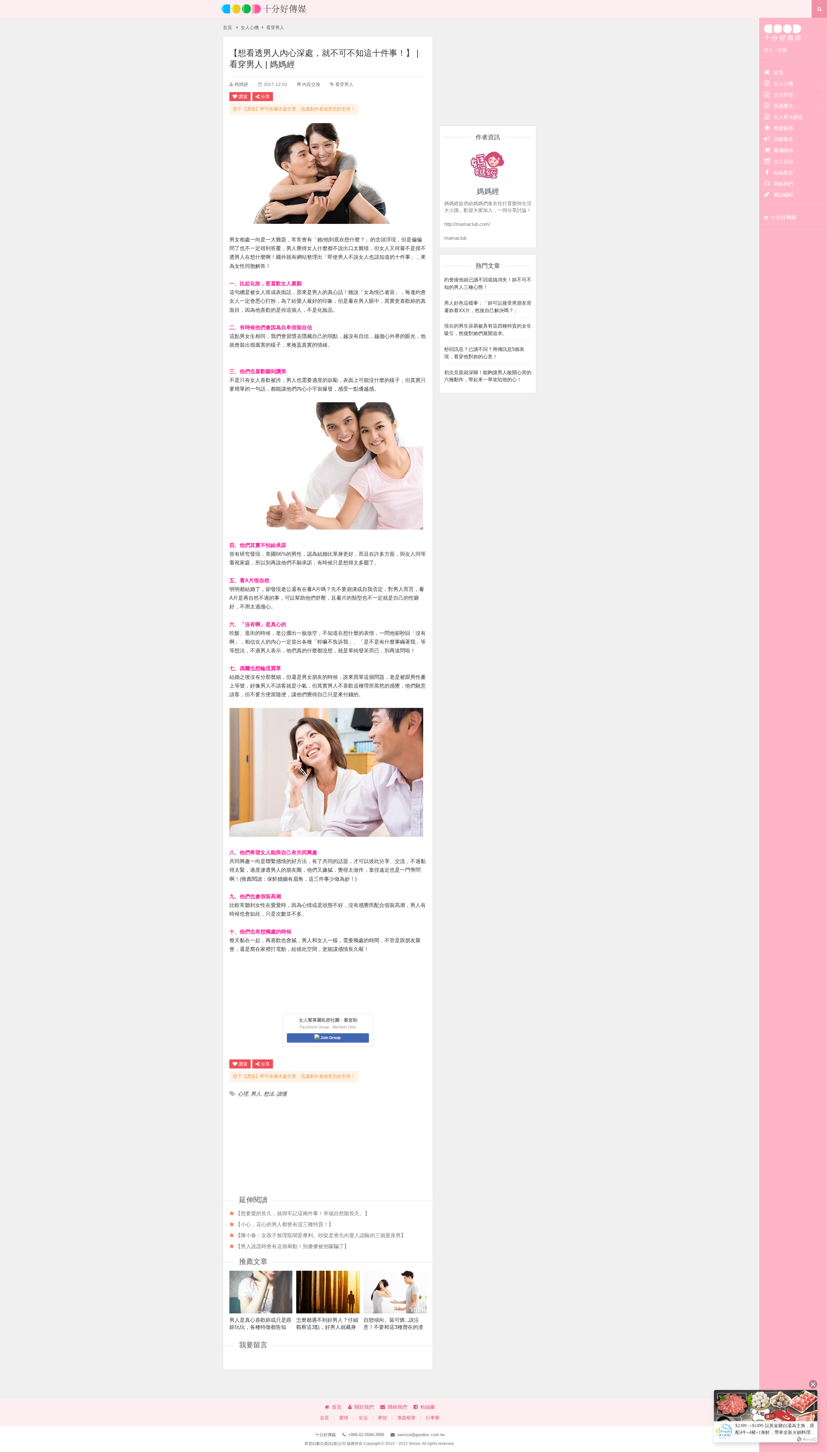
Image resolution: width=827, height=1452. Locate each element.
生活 (363, 1417)
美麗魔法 (783, 106)
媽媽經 (241, 84)
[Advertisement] (278, 1146)
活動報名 (783, 139)
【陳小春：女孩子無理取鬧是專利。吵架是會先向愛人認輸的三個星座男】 (321, 1235)
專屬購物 (783, 150)
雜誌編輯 (783, 194)
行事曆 (432, 1417)
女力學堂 (783, 95)
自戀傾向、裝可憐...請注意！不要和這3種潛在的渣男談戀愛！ (393, 1323)
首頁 (227, 27)
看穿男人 (275, 27)
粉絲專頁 (783, 172)
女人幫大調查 (788, 117)
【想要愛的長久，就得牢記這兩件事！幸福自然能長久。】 (303, 1213)
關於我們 (364, 1407)
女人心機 (250, 27)
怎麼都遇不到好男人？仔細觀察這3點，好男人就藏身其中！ (327, 1323)
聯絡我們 (397, 1407)
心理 (243, 1094)
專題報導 (406, 1417)
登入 (768, 50)
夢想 (382, 1417)
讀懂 (282, 1094)
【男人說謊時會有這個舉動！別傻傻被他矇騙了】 (292, 1246)
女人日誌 (783, 161)
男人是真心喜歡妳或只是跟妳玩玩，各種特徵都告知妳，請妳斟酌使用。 (260, 1323)
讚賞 (242, 96)
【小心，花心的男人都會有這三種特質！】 (285, 1224)
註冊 (782, 50)
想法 (269, 1094)
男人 (256, 1094)
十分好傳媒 (783, 217)
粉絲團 (427, 1407)
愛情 (343, 1417)
